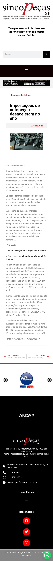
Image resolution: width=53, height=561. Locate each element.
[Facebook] (26, 520)
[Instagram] (26, 542)
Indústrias (26, 95)
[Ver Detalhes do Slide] (26, 83)
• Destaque (15, 95)
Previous (49, 380)
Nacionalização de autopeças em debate (27, 250)
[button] (26, 70)
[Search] (46, 54)
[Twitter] (26, 531)
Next (6, 380)
